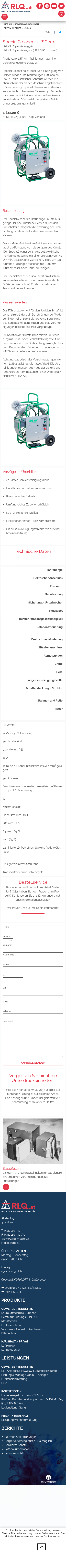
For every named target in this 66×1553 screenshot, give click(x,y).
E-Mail (6, 1001)
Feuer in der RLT (15, 1453)
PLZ (5, 975)
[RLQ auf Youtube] (54, 6)
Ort (4, 988)
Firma (6, 927)
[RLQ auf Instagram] (47, 6)
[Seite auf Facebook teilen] (54, 32)
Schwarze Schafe (16, 1445)
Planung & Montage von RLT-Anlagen (24, 1375)
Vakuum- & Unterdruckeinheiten (21, 1329)
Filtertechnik (8, 1333)
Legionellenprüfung (13, 1407)
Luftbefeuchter (10, 1349)
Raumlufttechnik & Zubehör (18, 1313)
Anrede (6, 936)
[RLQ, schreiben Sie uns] (61, 14)
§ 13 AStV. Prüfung (12, 1403)
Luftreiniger (8, 1345)
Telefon (7, 1011)
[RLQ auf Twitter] (61, 6)
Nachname (8, 954)
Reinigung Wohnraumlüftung (19, 1419)
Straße (6, 964)
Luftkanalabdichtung (14, 1379)
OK (41, 1546)
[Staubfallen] (6, 1187)
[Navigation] (17, 17)
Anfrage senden (33, 1062)
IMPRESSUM (13, 1291)
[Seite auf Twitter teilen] (59, 32)
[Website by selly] (48, 1478)
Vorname (7, 945)
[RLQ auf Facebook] (39, 6)
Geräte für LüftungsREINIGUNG (20, 1317)
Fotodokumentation (17, 1449)
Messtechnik (9, 1321)
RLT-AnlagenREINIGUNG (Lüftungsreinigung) (29, 1370)
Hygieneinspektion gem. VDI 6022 (22, 1395)
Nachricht (8, 1021)
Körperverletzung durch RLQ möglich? (29, 1441)
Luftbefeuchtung (11, 1325)
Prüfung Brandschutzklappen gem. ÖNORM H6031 (33, 1399)
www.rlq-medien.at (17, 1238)
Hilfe (4, 1383)
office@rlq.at (11, 1242)
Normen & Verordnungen (20, 1436)
